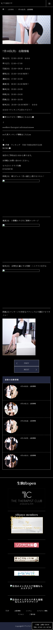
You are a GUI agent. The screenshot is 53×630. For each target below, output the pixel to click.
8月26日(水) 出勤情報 (28, 455)
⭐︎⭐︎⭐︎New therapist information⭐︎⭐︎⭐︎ (18, 127)
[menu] (49, 3)
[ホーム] (3, 8)
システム (29, 611)
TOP (7, 610)
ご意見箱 (32, 614)
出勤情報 (17, 611)
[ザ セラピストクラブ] (26, 505)
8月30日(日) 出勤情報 (28, 386)
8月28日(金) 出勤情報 (28, 421)
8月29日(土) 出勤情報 (28, 403)
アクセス (21, 614)
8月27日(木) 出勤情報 (28, 438)
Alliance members (26, 514)
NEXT (26, 369)
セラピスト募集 (42, 611)
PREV (26, 363)
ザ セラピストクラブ (31, 626)
